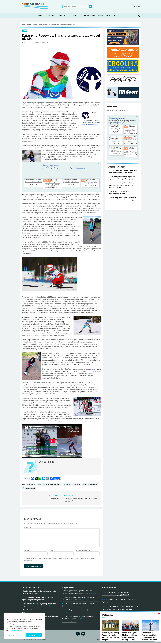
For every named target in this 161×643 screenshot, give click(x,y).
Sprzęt (41, 16)
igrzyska (32, 484)
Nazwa (27, 550)
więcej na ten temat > (69, 622)
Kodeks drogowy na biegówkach (74, 610)
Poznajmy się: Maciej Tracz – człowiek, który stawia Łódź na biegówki (110, 636)
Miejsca (73, 16)
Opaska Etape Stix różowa (71, 182)
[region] (24, 626)
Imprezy (62, 16)
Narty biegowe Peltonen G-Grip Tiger (130, 152)
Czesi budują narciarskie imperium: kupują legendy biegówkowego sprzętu (122, 178)
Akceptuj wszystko (34, 635)
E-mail (52, 550)
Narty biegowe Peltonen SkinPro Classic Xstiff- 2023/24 (52, 184)
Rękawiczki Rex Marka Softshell (90, 182)
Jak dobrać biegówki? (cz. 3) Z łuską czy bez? (78, 603)
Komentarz (28, 527)
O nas (99, 639)
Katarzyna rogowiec (73, 484)
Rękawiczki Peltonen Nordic (33, 182)
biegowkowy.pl (80, 168)
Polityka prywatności (17, 630)
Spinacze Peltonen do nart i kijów (115, 140)
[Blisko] (43, 614)
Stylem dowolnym (88, 16)
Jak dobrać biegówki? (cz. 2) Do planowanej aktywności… (78, 617)
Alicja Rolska (27, 43)
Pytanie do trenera (93, 593)
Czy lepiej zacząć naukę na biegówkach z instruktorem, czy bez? (77, 592)
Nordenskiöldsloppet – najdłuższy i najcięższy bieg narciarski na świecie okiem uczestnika (121, 185)
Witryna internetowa (83, 550)
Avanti (92, 369)
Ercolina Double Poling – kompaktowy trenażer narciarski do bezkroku (122, 171)
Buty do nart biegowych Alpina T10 (130, 130)
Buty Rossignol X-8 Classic (130, 140)
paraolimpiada (30, 488)
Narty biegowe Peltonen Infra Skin (115, 150)
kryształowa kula (91, 484)
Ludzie (25, 31)
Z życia (100, 16)
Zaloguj (136, 6)
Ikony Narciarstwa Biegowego (91, 123)
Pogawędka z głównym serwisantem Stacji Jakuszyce (78, 598)
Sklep (108, 16)
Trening (51, 16)
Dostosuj (11, 635)
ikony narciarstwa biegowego (50, 484)
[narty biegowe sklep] (51, 165)
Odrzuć (21, 635)
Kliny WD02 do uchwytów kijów (116, 129)
